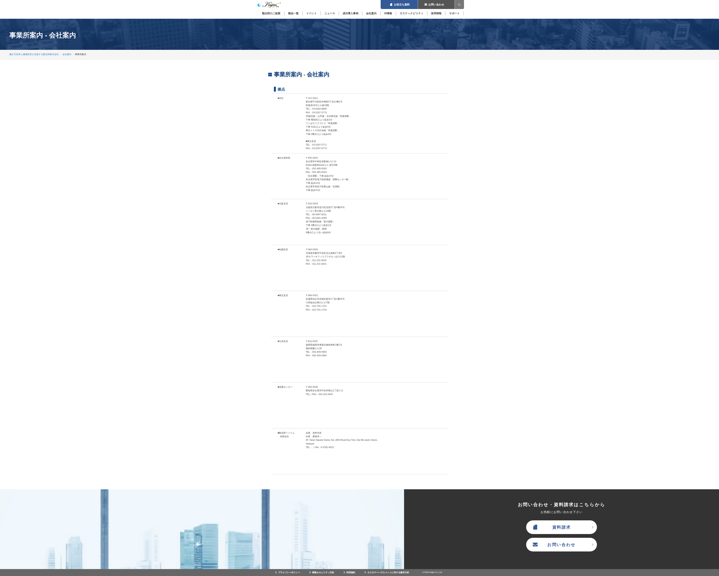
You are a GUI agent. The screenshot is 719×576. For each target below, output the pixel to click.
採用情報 (436, 13)
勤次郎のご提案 (271, 13)
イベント (311, 13)
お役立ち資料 (399, 4)
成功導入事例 (350, 13)
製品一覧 (293, 13)
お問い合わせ (436, 4)
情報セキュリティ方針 (323, 572)
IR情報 (388, 13)
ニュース (329, 13)
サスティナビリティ (411, 13)
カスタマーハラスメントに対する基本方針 (388, 572)
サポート (454, 13)
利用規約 (350, 572)
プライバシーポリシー (289, 572)
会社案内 (371, 13)
